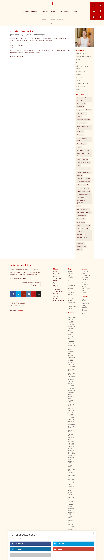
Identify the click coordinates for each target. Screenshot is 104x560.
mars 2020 (71, 451)
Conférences (64, 11)
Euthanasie (80, 135)
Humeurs (58, 287)
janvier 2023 (72, 367)
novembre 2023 (71, 352)
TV (80, 11)
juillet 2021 (71, 410)
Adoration (85, 285)
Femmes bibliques (82, 159)
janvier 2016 (72, 529)
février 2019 (71, 487)
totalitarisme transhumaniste (81, 233)
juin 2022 (71, 379)
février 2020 (71, 453)
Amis (83, 313)
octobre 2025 (70, 333)
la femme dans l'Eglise (83, 178)
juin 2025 (71, 336)
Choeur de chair (85, 272)
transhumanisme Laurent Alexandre (82, 239)
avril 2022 (71, 384)
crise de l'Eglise (81, 123)
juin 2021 (71, 413)
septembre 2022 (71, 373)
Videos (55, 285)
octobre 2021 (70, 401)
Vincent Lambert (81, 246)
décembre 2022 (71, 370)
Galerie (60, 19)
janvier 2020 (72, 455)
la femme (79, 175)
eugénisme (80, 132)
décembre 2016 (71, 509)
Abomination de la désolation (82, 99)
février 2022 (71, 388)
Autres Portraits (84, 310)
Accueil (26, 11)
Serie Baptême (85, 300)
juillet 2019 (71, 475)
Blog (53, 11)
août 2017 (71, 495)
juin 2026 (71, 320)
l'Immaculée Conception (84, 172)
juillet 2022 (71, 377)
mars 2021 (71, 419)
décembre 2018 (71, 489)
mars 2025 (71, 341)
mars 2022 (71, 386)
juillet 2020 (71, 444)
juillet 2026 (71, 317)
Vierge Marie (80, 243)
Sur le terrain (59, 291)
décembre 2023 (71, 348)
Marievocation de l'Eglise (84, 212)
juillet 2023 (71, 358)
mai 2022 (71, 381)
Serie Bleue (85, 303)
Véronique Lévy (18, 35)
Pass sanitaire (81, 219)
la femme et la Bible (82, 185)
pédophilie (87, 225)
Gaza (78, 165)
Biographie (35, 11)
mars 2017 (71, 504)
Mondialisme (80, 86)
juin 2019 (71, 477)
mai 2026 (71, 322)
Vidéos (43, 19)
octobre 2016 (70, 517)
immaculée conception (83, 169)
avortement (80, 107)
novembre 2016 (71, 513)
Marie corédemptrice (83, 209)
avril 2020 (71, 448)
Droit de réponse (81, 54)
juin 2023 (71, 360)
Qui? (78, 228)
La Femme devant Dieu (83, 182)
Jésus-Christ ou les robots (85, 280)
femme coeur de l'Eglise (84, 150)
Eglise (78, 63)
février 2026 (71, 324)
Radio (75, 11)
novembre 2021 (71, 397)
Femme (79, 147)
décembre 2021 (71, 393)
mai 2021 (71, 415)
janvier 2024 (72, 345)
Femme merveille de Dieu (83, 155)
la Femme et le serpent (83, 191)
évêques (79, 249)
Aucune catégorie (39, 35)
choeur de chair (81, 113)
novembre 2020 (71, 431)
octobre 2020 (70, 434)
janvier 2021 (72, 424)
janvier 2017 (72, 506)
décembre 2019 (71, 458)
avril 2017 (71, 502)
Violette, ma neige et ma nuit (86, 288)
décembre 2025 (71, 329)
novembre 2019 (71, 462)
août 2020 (71, 442)
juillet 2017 (71, 497)
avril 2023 (71, 362)
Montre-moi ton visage (86, 276)
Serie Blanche (84, 306)
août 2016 (71, 520)
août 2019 (71, 473)
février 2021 (71, 422)
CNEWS (79, 116)
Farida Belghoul (81, 144)
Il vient (78, 90)
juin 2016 (71, 522)
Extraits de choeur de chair (83, 139)
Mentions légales (58, 300)
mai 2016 (71, 525)
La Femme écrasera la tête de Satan (83, 196)
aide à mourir (81, 103)
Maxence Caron (81, 216)
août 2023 (71, 355)
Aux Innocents (81, 71)
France (78, 75)
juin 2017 (71, 499)
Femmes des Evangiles (83, 162)
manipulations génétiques (81, 201)
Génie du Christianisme (83, 57)
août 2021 (71, 408)
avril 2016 (71, 527)
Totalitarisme (85, 228)
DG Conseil (20, 311)
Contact (55, 298)
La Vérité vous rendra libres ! (71, 298)
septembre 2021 (71, 405)
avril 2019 (71, 482)
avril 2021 (71, 417)
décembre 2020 (71, 427)
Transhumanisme (82, 83)
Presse (52, 19)
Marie (78, 60)
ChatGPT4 (88, 110)
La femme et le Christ (83, 188)
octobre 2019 (70, 466)
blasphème (80, 110)
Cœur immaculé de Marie (82, 127)
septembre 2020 (71, 438)
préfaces (79, 225)
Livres (44, 11)
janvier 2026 (72, 326)
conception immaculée (83, 119)
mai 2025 (71, 339)
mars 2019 (71, 484)
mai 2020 (71, 446)
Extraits (84, 292)
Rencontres (58, 289)
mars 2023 (71, 365)
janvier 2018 (72, 493)
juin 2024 (71, 343)
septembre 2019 (71, 469)
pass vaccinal (81, 222)
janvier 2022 (72, 390)
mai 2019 (71, 480)
